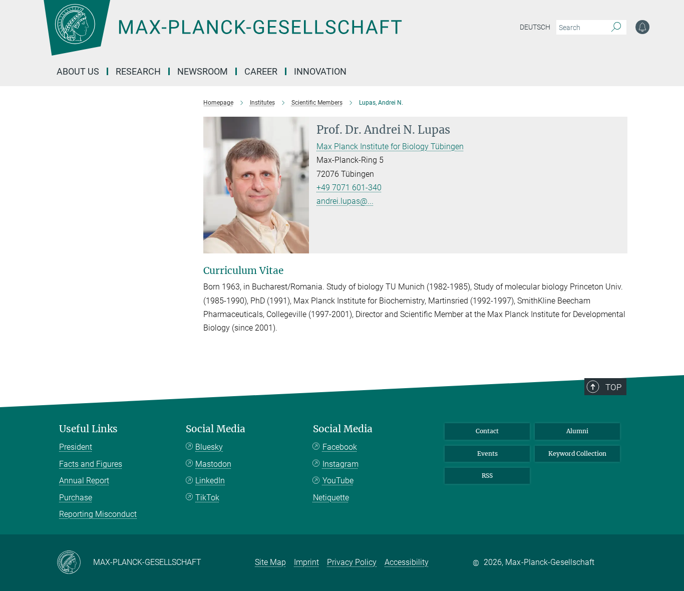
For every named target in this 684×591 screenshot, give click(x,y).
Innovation (320, 71)
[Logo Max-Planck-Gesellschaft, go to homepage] (222, 35)
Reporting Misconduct (98, 514)
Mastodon (213, 464)
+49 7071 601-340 (349, 187)
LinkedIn (210, 480)
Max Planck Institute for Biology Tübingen (390, 146)
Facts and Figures (90, 464)
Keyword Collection (577, 453)
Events (487, 453)
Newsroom (202, 71)
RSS (487, 475)
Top (613, 387)
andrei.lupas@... (345, 201)
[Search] (616, 28)
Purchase (75, 497)
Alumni (577, 431)
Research (138, 71)
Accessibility (407, 562)
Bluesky (209, 447)
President (75, 447)
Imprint (306, 562)
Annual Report (84, 480)
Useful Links (88, 429)
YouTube (338, 480)
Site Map (270, 562)
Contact (487, 431)
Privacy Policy (352, 562)
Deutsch (535, 27)
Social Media (215, 429)
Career (260, 71)
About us (78, 71)
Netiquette (331, 497)
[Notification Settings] (642, 27)
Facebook (339, 447)
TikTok (207, 497)
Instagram (340, 464)
